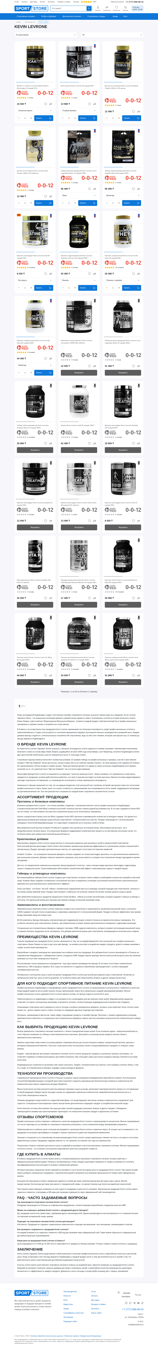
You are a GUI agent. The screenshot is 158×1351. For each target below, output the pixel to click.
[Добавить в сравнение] (50, 104)
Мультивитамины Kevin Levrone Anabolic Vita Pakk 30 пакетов (34, 581)
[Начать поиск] (89, 8)
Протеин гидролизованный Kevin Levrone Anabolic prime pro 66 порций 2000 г (76, 257)
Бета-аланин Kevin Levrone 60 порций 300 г (77, 86)
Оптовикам (68, 1317)
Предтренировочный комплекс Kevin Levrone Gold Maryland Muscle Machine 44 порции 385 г (79, 581)
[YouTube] (138, 1303)
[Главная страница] (31, 8)
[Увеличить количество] (31, 118)
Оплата (24, 2)
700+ (94, 2)
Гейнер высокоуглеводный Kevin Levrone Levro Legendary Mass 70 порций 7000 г (79, 172)
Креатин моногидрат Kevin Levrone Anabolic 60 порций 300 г (34, 504)
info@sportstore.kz (136, 1325)
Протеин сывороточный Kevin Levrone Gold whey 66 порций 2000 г (33, 342)
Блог (66, 1300)
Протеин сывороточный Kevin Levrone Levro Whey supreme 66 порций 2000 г (121, 658)
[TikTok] (142, 1303)
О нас (16, 2)
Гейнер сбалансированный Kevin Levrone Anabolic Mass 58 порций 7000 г (120, 172)
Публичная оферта (71, 1336)
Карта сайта (96, 1313)
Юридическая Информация (90, 1336)
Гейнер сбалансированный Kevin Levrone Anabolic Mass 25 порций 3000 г (32, 426)
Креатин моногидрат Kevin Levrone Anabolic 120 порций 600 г (121, 426)
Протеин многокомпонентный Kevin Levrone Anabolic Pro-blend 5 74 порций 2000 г (77, 658)
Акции (66, 1309)
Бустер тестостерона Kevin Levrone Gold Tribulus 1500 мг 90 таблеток (32, 172)
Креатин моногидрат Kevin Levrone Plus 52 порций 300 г (121, 504)
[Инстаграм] (126, 1303)
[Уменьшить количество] (19, 118)
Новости (67, 1296)
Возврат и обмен (64, 2)
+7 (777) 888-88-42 (135, 2)
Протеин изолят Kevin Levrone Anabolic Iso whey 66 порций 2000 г (121, 581)
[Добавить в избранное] (45, 104)
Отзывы (76, 2)
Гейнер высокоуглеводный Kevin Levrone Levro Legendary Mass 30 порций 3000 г (123, 342)
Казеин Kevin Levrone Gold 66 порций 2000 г (78, 425)
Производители (70, 1292)
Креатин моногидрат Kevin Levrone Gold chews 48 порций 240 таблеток (78, 504)
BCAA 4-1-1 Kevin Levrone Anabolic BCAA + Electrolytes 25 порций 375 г (33, 87)
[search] (71, 8)
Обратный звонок (117, 2)
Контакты (51, 2)
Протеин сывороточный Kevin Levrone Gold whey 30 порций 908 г (121, 257)
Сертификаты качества (74, 1313)
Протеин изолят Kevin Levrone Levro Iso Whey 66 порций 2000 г (34, 658)
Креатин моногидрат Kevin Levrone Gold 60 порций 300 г (33, 257)
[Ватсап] (130, 1303)
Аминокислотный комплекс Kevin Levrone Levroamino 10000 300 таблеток (76, 342)
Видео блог (68, 1304)
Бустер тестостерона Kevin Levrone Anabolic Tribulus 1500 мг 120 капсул (121, 87)
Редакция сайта (70, 1321)
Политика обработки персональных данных (46, 1336)
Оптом (42, 2)
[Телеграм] (134, 1303)
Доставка (33, 2)
